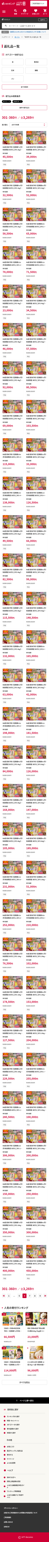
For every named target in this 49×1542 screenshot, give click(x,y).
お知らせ (6, 1527)
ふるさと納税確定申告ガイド (15, 1486)
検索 (15, 14)
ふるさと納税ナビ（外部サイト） (15, 1496)
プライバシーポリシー (11, 1508)
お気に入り (35, 14)
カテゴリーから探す (13, 1425)
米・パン (17, 37)
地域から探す (11, 1433)
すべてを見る (24, 1382)
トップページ (6, 37)
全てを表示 (24, 87)
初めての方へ (11, 1477)
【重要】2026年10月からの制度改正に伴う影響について (28, 32)
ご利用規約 (7, 1517)
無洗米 (36, 62)
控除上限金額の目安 (13, 1481)
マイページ (24, 14)
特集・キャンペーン (13, 1421)
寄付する (10, 1455)
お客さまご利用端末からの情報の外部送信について (20, 1513)
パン (12, 79)
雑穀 (36, 70)
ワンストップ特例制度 (14, 1491)
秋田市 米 (16, 101)
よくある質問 (11, 1463)
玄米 (12, 70)
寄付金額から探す (13, 1429)
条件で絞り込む (24, 108)
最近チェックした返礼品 (15, 1451)
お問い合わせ (8, 1522)
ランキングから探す (13, 1416)
